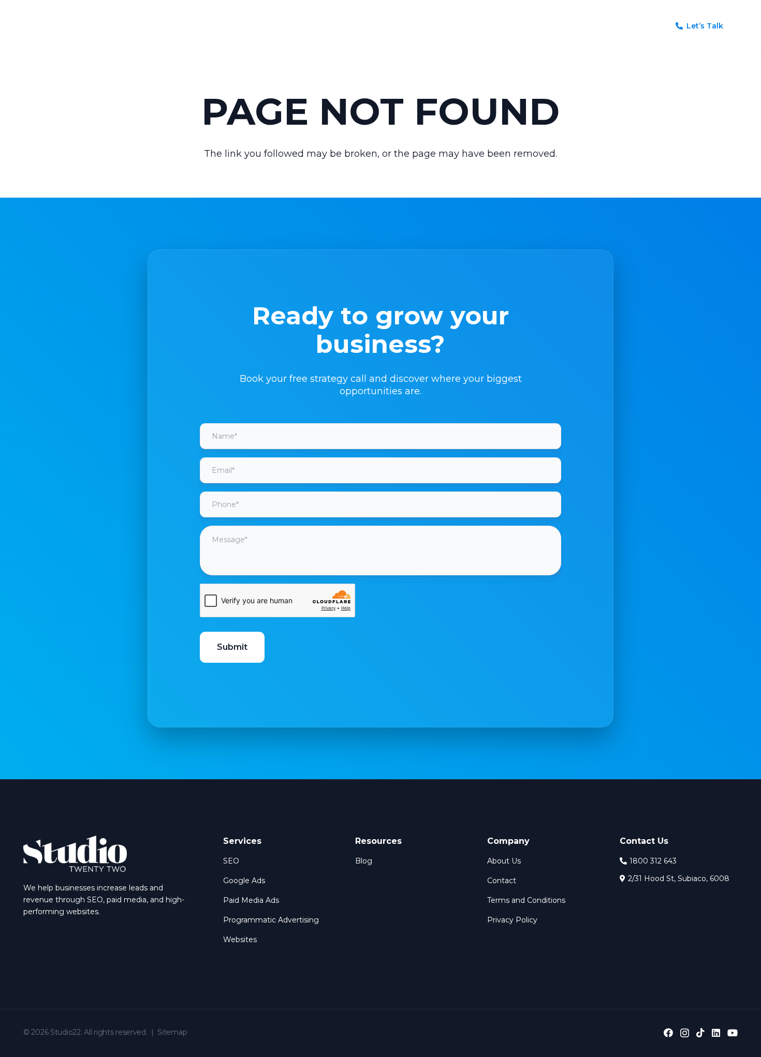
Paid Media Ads (251, 900)
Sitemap (172, 1032)
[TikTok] (700, 1032)
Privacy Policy (512, 920)
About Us (504, 861)
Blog (363, 861)
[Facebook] (668, 1032)
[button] (313, 26)
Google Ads (244, 880)
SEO (231, 861)
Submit (232, 647)
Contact (501, 880)
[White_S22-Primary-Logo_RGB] (75, 854)
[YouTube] (732, 1032)
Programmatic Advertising (271, 920)
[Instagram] (684, 1033)
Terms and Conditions (526, 900)
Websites (240, 939)
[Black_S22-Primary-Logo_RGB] (54, 26)
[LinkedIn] (716, 1032)
